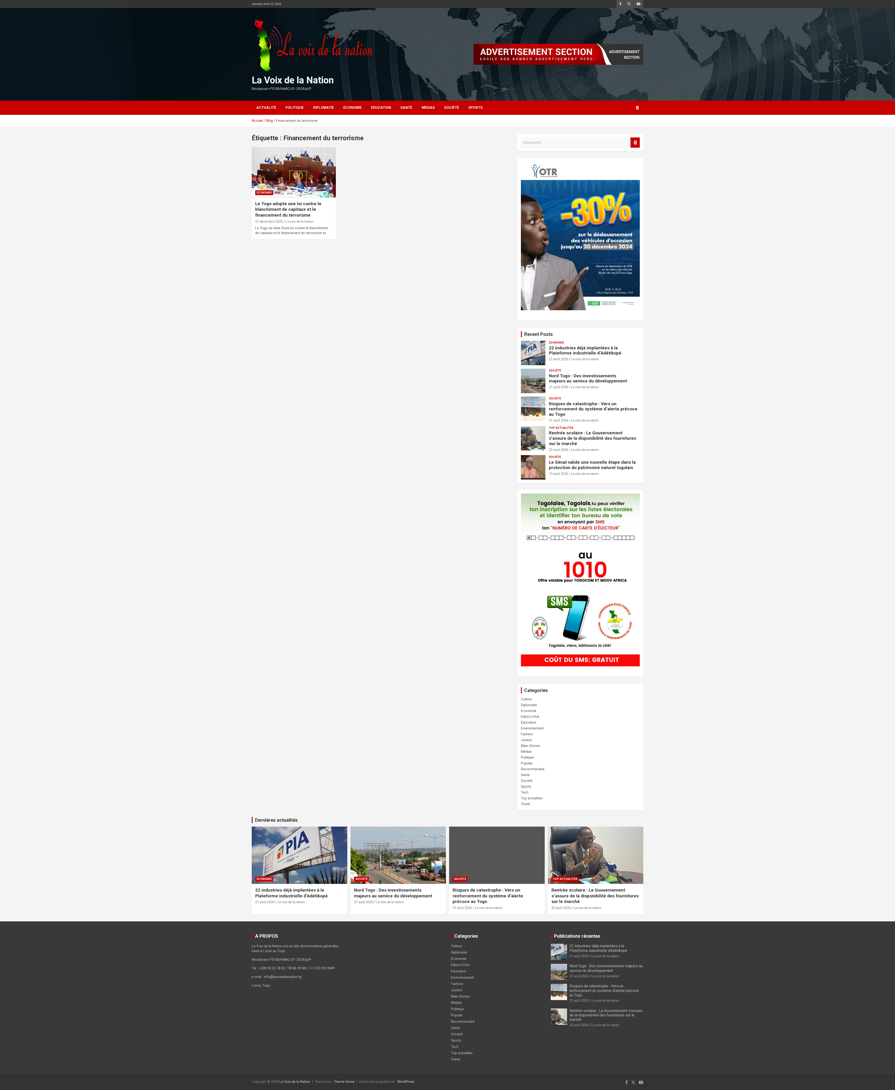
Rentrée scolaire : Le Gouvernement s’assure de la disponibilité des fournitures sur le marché (592, 438)
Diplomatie (323, 108)
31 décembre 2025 (269, 221)
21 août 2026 (558, 359)
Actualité (266, 108)
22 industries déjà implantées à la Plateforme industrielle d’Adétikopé (585, 350)
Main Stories (530, 746)
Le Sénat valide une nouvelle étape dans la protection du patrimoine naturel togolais (592, 465)
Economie (352, 108)
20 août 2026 (558, 450)
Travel (525, 804)
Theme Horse (344, 1082)
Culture (526, 699)
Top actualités (561, 427)
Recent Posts (538, 334)
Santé (406, 108)
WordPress (405, 1082)
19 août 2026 (558, 474)
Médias (428, 108)
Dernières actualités (276, 820)
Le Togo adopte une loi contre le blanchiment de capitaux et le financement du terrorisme (288, 209)
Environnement (532, 728)
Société (451, 108)
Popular (527, 763)
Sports (475, 108)
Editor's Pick (530, 717)
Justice (526, 740)
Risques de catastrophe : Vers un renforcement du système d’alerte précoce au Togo (593, 409)
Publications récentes (577, 936)
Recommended (532, 769)
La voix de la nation (299, 221)
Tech (524, 792)
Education (381, 108)
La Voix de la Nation (293, 80)
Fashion (527, 734)
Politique (295, 108)
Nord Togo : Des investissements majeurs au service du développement (588, 378)
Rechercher (635, 142)
